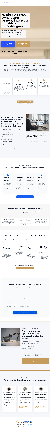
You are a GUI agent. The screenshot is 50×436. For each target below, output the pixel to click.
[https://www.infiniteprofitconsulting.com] (25, 421)
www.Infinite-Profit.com (29, 424)
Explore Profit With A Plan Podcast (25, 103)
